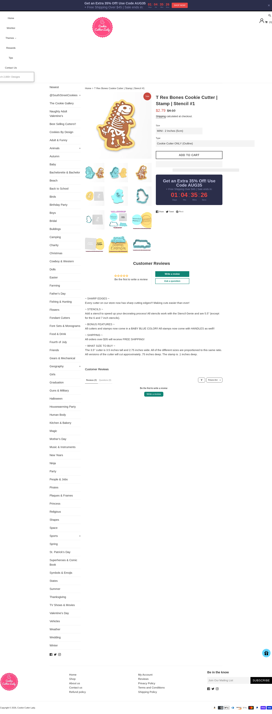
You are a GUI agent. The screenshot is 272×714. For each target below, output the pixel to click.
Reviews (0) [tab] (91, 380)
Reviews (143, 678)
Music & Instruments (63, 447)
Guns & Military (59, 390)
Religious (55, 511)
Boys (53, 212)
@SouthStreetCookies (65, 95)
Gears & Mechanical (62, 358)
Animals (65, 148)
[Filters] (201, 380)
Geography (65, 366)
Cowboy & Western (62, 261)
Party (53, 471)
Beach (54, 180)
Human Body (58, 414)
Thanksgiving (58, 597)
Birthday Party (58, 204)
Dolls (53, 269)
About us (74, 683)
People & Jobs (59, 479)
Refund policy (77, 691)
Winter (54, 645)
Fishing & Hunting (61, 301)
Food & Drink (58, 334)
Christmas (56, 253)
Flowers (54, 309)
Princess (55, 503)
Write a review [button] (172, 274)
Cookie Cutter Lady (26, 707)
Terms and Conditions (151, 687)
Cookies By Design (61, 132)
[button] (189, 164)
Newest (54, 87)
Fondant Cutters (60, 317)
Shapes (54, 519)
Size (158, 125)
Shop (72, 678)
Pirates (54, 487)
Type (158, 138)
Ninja (53, 463)
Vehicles (55, 621)
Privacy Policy (146, 683)
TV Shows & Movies (62, 605)
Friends (54, 350)
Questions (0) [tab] (105, 380)
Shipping (161, 116)
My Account (145, 674)
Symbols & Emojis (61, 572)
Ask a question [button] (172, 281)
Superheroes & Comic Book (63, 562)
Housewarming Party (63, 406)
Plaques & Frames (61, 495)
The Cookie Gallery (62, 103)
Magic (53, 430)
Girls (52, 374)
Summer (55, 588)
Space (54, 527)
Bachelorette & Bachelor (65, 172)
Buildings (55, 229)
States (54, 580)
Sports (65, 535)
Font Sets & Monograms (65, 325)
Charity (54, 245)
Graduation (57, 382)
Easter (54, 277)
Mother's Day (58, 439)
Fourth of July (58, 342)
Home (72, 674)
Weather (55, 629)
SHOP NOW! (179, 5)
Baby (53, 164)
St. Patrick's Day (60, 552)
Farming (55, 285)
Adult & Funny (58, 140)
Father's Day (58, 293)
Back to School (59, 188)
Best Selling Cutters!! (63, 124)
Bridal (53, 220)
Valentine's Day (59, 613)
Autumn (54, 156)
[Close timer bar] (269, 5)
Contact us (75, 687)
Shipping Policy (147, 691)
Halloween (56, 398)
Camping (55, 237)
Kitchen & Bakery (60, 422)
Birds (53, 196)
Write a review (154, 394)
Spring (54, 544)
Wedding (55, 637)
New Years (56, 455)
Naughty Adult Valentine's (58, 113)
